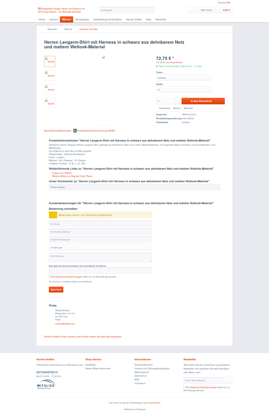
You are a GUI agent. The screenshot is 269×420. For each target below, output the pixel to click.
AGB (136, 379)
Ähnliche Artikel (51, 336)
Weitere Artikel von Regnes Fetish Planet (71, 176)
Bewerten (188, 108)
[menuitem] (126, 11)
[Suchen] (151, 10)
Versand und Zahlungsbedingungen (152, 368)
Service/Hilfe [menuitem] (224, 2)
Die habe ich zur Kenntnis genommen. (84, 276)
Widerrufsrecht (141, 372)
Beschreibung (51, 130)
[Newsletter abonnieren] (227, 380)
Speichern (56, 289)
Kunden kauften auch (70, 336)
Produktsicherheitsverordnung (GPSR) (96, 130)
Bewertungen (67, 130)
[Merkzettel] (191, 10)
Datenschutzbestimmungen (68, 276)
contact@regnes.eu (65, 323)
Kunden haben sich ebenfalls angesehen (102, 336)
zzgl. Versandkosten (174, 62)
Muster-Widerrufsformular (98, 368)
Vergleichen (164, 108)
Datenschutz (140, 375)
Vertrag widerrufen (143, 364)
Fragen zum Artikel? (61, 172)
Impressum (140, 383)
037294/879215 (47, 372)
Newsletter (90, 364)
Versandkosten (154, 402)
